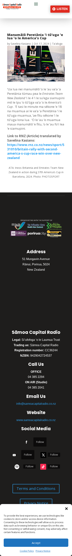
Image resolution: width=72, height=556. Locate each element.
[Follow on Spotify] (17, 467)
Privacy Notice (43, 551)
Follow (40, 442)
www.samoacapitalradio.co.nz (36, 420)
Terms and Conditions (36, 488)
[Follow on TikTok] (43, 467)
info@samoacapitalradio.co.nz (36, 403)
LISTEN (62, 9)
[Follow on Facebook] (26, 442)
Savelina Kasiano (21, 43)
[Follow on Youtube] (14, 455)
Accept (36, 543)
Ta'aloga (57, 43)
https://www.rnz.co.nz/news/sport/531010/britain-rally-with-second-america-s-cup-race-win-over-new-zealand (35, 151)
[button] (66, 508)
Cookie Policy (27, 551)
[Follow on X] (43, 455)
